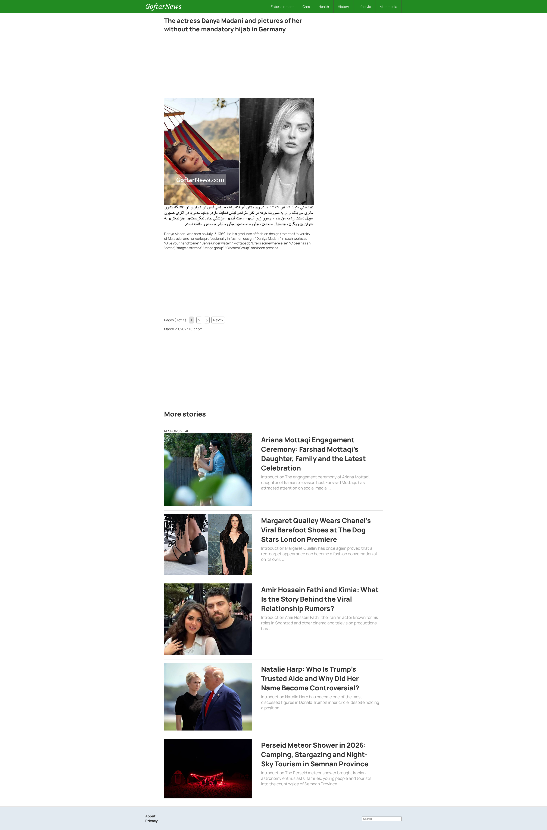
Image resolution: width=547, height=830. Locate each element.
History (343, 6)
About (150, 816)
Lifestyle (364, 6)
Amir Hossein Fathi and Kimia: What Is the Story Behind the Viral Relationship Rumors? (320, 599)
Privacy (151, 820)
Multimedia (388, 6)
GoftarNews (163, 6)
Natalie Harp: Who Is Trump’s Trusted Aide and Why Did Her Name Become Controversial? (310, 678)
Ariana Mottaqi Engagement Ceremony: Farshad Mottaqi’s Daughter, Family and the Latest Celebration (313, 454)
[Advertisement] (239, 66)
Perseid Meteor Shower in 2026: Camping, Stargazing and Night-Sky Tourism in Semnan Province (314, 754)
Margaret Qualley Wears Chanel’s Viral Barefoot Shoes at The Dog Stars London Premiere (316, 530)
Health (324, 6)
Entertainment (282, 6)
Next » (218, 320)
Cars (306, 6)
